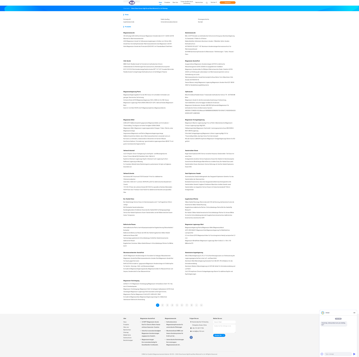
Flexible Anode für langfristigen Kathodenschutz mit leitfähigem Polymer (145, 72)
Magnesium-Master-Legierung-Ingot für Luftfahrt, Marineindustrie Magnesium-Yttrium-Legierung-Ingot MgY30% (209, 124)
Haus (124, 322)
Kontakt (200, 22)
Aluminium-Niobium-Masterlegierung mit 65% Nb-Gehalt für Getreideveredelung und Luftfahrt (210, 267)
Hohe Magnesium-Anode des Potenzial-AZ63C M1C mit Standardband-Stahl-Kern (147, 46)
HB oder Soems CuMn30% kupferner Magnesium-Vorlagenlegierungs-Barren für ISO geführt (210, 140)
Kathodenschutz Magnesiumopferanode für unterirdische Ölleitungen (174, 324)
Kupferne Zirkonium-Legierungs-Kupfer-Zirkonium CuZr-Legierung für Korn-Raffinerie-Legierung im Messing (145, 160)
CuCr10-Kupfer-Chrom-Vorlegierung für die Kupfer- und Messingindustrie (145, 153)
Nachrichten (127, 330)
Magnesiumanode (129, 33)
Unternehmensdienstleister (169, 22)
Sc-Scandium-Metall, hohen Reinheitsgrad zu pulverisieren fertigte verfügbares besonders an (147, 165)
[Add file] (322, 354)
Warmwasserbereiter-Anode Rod (133, 252)
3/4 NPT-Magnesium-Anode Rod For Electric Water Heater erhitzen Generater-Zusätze (151, 324)
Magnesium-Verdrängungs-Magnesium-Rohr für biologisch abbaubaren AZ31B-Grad (148, 289)
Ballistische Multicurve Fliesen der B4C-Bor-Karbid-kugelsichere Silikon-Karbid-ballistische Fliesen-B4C (146, 234)
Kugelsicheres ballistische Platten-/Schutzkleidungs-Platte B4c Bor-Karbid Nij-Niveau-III (208, 209)
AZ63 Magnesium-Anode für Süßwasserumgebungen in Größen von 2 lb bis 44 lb (147, 41)
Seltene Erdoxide (128, 173)
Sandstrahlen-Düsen (191, 150)
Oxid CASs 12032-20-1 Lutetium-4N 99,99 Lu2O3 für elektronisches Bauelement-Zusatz (147, 183)
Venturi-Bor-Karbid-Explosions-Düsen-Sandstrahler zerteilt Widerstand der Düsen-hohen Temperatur (148, 214)
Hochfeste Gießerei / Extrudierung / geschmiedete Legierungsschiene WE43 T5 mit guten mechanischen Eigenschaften (148, 143)
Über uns (126, 327)
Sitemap (126, 332)
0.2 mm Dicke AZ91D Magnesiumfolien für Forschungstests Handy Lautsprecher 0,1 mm (210, 237)
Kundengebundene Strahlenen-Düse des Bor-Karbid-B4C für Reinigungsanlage (146, 210)
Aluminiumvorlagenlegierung (194, 252)
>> (201, 305)
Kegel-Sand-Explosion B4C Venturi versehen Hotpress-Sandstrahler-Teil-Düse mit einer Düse (209, 155)
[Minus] (354, 313)
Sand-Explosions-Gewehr (193, 173)
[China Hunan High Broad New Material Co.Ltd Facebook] (191, 337)
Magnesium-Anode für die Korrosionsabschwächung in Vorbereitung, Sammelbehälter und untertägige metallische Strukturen (205, 101)
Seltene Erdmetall (129, 150)
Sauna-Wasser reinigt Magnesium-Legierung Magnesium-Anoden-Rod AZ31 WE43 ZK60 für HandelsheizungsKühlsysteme (209, 84)
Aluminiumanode (190, 33)
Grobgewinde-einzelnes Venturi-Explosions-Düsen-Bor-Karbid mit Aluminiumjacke (209, 159)
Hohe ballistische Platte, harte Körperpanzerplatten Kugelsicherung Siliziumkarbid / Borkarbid (148, 229)
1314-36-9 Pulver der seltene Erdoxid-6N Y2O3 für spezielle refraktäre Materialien (147, 187)
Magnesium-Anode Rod (192, 61)
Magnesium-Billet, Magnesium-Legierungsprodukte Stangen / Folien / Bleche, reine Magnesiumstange (148, 129)
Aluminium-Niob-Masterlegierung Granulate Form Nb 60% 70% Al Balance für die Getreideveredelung (209, 262)
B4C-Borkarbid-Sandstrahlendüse (133, 207)
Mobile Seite (127, 335)
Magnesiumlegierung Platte (132, 91)
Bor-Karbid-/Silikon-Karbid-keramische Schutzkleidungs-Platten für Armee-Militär (209, 212)
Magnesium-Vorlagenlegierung (195, 120)
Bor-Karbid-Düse (128, 199)
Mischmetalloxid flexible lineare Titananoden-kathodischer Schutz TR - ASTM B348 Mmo (210, 96)
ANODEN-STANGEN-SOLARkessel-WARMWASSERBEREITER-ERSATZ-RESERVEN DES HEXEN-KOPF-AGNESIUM (210, 112)
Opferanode (189, 91)
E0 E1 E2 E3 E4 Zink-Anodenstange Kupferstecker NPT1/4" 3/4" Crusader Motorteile (148, 69)
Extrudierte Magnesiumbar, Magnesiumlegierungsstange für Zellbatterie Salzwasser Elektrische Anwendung (145, 298)
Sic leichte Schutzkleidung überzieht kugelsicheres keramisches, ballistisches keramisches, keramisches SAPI (208, 216)
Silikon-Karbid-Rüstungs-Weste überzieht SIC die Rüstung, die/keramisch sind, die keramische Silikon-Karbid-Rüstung (209, 203)
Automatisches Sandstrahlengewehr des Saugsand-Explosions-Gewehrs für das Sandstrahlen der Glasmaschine (209, 178)
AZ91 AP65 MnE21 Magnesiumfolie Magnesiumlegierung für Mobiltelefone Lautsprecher (207, 231)
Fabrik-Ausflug (165, 19)
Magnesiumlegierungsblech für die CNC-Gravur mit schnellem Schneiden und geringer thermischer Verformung (146, 96)
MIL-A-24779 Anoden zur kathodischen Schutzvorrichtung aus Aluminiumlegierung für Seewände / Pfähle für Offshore (210, 37)
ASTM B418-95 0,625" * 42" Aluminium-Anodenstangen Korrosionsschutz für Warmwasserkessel (208, 48)
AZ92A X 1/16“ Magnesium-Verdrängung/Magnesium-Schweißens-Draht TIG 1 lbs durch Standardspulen (148, 285)
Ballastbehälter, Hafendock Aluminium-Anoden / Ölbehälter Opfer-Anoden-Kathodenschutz (207, 42)
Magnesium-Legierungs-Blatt (194, 224)
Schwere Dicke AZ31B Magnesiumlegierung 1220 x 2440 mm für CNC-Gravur (146, 100)
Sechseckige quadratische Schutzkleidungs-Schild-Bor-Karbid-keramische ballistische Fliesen (145, 239)
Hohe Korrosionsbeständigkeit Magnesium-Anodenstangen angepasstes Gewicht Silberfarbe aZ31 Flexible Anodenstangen (151, 333)
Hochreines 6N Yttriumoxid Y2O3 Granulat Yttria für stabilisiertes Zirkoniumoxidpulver (142, 178)
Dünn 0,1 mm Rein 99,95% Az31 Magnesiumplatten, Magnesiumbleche (144, 108)
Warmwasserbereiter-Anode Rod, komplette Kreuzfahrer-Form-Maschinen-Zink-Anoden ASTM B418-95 (209, 78)
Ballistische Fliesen (129, 224)
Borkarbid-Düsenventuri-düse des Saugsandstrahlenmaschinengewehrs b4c (208, 182)
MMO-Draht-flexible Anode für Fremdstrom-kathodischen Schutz (142, 64)
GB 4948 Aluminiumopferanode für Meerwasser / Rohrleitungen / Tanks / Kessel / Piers (209, 53)
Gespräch (228, 2)
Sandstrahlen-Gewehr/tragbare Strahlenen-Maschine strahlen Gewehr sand (208, 184)
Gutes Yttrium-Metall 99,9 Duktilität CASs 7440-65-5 (139, 156)
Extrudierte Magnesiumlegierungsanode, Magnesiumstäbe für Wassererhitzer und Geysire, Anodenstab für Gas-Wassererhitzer (148, 270)
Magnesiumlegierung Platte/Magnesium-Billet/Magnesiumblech (204, 227)
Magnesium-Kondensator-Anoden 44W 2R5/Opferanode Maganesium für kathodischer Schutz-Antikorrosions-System (207, 107)
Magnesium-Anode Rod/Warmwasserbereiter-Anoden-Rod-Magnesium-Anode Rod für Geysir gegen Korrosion (148, 260)
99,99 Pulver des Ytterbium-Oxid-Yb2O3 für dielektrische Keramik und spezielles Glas (147, 191)
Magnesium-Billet (128, 120)
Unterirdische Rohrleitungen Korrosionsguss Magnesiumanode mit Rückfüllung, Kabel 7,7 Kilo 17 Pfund (175, 342)
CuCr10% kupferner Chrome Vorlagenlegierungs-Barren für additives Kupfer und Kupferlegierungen (209, 273)
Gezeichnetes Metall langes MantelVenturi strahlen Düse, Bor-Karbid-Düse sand (209, 161)
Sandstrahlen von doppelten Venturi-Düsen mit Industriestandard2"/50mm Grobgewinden (207, 188)
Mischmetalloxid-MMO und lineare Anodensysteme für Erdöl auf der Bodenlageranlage (174, 333)
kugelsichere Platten (191, 199)
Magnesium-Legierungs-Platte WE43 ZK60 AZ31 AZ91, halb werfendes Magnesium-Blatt (148, 104)
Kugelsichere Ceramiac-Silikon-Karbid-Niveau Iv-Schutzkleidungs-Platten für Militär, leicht (148, 245)
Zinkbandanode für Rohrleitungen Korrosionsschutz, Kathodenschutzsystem (146, 66)
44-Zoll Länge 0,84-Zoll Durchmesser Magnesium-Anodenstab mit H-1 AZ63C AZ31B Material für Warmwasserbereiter (148, 37)
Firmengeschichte (203, 19)
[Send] (354, 354)
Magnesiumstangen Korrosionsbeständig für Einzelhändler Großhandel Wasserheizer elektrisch (150, 342)
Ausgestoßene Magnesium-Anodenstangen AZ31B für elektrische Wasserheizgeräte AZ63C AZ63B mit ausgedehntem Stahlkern (205, 65)
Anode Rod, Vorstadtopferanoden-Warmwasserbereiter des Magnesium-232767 (147, 44)
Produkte (126, 324)
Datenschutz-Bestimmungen (128, 339)
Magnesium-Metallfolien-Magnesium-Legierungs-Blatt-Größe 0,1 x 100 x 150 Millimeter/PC (208, 242)
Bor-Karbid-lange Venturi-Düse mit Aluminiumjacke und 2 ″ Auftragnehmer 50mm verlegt (147, 203)
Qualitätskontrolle (128, 22)
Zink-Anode (127, 61)
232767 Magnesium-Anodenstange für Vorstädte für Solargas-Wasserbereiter (147, 255)
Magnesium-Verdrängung (131, 280)
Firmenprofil (127, 19)
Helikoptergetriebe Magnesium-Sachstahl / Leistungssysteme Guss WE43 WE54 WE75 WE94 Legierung (209, 129)
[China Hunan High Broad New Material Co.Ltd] (131, 3)
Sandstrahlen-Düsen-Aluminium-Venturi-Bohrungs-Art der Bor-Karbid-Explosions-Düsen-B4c (209, 165)
